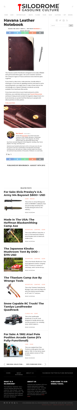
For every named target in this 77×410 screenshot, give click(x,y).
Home (6, 14)
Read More (29, 212)
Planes (37, 14)
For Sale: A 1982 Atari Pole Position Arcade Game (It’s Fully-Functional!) (22, 337)
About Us (30, 373)
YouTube (60, 373)
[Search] (72, 6)
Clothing (58, 14)
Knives (32, 198)
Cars (11, 14)
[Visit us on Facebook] (57, 20)
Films (44, 14)
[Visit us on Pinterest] (12, 403)
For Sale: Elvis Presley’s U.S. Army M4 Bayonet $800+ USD (24, 193)
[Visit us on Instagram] (64, 20)
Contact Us (69, 404)
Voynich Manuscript (36, 94)
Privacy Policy (47, 404)
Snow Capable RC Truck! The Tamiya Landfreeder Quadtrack (24, 306)
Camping (37, 229)
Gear (50, 14)
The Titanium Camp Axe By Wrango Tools (23, 279)
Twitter (54, 373)
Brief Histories (19, 373)
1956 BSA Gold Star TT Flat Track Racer (15, 364)
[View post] (13, 205)
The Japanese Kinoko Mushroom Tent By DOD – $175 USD (22, 251)
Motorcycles (21, 14)
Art (65, 14)
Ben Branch (36, 28)
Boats (31, 14)
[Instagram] (6, 154)
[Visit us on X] (60, 20)
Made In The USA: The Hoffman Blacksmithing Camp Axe (20, 222)
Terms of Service (58, 404)
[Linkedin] (9, 154)
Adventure (29, 229)
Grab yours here (10, 103)
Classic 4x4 (29, 313)
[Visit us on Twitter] (9, 403)
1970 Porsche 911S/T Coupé (36, 364)
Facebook (46, 373)
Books (70, 14)
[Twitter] (11, 154)
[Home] (38, 7)
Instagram (69, 373)
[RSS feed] (4, 6)
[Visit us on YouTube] (7, 403)
